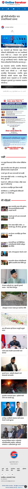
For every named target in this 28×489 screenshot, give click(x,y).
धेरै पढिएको (5, 200)
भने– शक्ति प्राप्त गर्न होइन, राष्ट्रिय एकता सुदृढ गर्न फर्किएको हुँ (13, 183)
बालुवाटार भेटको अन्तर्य (17, 252)
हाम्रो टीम (3, 469)
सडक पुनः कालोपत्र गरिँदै (14, 308)
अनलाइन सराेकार (9, 27)
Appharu (20, 487)
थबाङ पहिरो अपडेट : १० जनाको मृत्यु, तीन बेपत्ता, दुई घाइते (14, 178)
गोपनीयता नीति (13, 469)
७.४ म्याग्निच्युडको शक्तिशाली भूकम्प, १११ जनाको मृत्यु (12, 192)
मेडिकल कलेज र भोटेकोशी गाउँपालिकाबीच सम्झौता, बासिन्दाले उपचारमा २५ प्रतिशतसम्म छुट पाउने (11, 442)
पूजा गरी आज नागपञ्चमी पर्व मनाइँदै (12, 173)
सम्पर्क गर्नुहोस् (18, 469)
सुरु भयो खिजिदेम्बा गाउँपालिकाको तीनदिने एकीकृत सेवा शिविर (16, 244)
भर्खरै (3, 157)
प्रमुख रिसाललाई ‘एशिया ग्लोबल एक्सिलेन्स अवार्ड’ (13, 163)
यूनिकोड (24, 468)
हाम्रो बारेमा (7, 469)
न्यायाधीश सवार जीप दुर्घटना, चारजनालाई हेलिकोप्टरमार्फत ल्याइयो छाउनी (13, 169)
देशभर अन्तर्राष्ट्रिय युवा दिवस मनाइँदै (11, 187)
